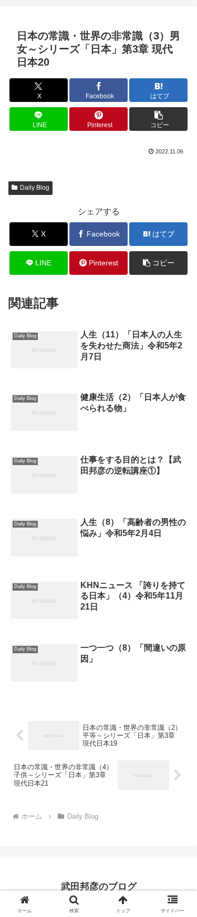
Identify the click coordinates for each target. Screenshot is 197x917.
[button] (158, 119)
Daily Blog (34, 187)
